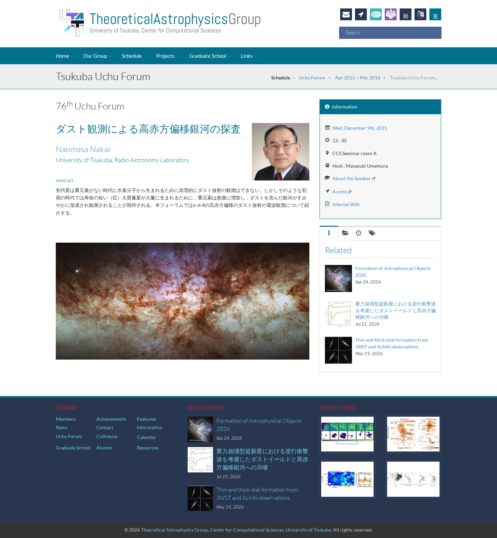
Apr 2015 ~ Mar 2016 (357, 77)
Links (247, 56)
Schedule (132, 56)
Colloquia (106, 436)
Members (66, 419)
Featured (146, 419)
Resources (148, 447)
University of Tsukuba (308, 530)
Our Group (96, 56)
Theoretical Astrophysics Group (174, 530)
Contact (104, 427)
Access (339, 191)
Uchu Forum (312, 77)
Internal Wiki (346, 204)
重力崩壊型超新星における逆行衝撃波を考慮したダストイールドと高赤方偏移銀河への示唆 (395, 310)
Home (63, 56)
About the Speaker (351, 178)
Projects (166, 56)
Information (149, 427)
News (62, 427)
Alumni (104, 447)
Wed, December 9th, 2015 (359, 128)
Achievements (111, 419)
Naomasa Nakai (83, 149)
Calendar (146, 437)
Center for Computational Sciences (247, 530)
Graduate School (208, 56)
